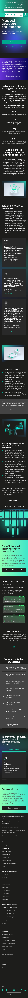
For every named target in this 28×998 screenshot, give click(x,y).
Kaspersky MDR (5, 937)
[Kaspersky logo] (10, 14)
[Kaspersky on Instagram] (18, 990)
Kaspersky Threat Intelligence (8, 943)
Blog (2, 973)
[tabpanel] (14, 205)
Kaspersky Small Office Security (9, 907)
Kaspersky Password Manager (9, 863)
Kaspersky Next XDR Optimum (9, 917)
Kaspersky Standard (6, 845)
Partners (3, 970)
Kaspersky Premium (6, 851)
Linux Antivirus (5, 887)
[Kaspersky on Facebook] (3, 990)
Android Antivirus (6, 874)
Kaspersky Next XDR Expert (8, 940)
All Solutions (4, 866)
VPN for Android (5, 893)
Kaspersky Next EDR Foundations (9, 910)
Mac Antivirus (5, 878)
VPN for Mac (5, 899)
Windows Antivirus (6, 884)
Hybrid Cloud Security (7, 946)
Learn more (7, 264)
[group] (14, 602)
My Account (25, 15)
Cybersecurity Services (7, 934)
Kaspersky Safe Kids (6, 854)
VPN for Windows (6, 890)
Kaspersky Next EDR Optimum (9, 913)
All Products (4, 923)
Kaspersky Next (5, 931)
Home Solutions (6, 842)
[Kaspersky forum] (25, 990)
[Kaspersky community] (21, 990)
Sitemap (3, 983)
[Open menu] (2, 15)
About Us (3, 967)
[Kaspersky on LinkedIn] (10, 990)
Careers (3, 986)
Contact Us (4, 964)
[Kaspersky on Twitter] (6, 990)
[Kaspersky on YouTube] (14, 990)
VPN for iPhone (5, 896)
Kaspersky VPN (5, 857)
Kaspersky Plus (5, 848)
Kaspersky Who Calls (7, 860)
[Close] (25, 1)
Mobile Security (5, 881)
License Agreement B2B (6, 960)
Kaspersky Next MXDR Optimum (9, 920)
